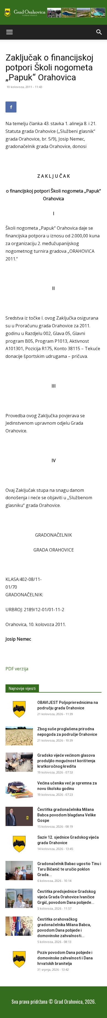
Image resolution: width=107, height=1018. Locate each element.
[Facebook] (10, 106)
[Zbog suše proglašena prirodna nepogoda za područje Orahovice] (19, 735)
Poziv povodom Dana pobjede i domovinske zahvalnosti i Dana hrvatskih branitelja (65, 958)
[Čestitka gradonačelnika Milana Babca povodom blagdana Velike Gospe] (19, 816)
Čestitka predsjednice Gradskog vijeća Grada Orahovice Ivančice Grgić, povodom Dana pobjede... (66, 897)
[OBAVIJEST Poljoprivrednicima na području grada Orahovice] (19, 709)
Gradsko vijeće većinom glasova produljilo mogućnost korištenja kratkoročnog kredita (66, 761)
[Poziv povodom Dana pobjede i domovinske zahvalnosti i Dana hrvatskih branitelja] (19, 959)
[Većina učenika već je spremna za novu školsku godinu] (19, 790)
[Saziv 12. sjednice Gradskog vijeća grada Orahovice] (19, 844)
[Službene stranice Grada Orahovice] (53, 12)
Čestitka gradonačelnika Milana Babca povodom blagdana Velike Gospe (66, 815)
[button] (9, 32)
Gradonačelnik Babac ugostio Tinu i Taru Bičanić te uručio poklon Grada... (69, 869)
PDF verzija (16, 669)
